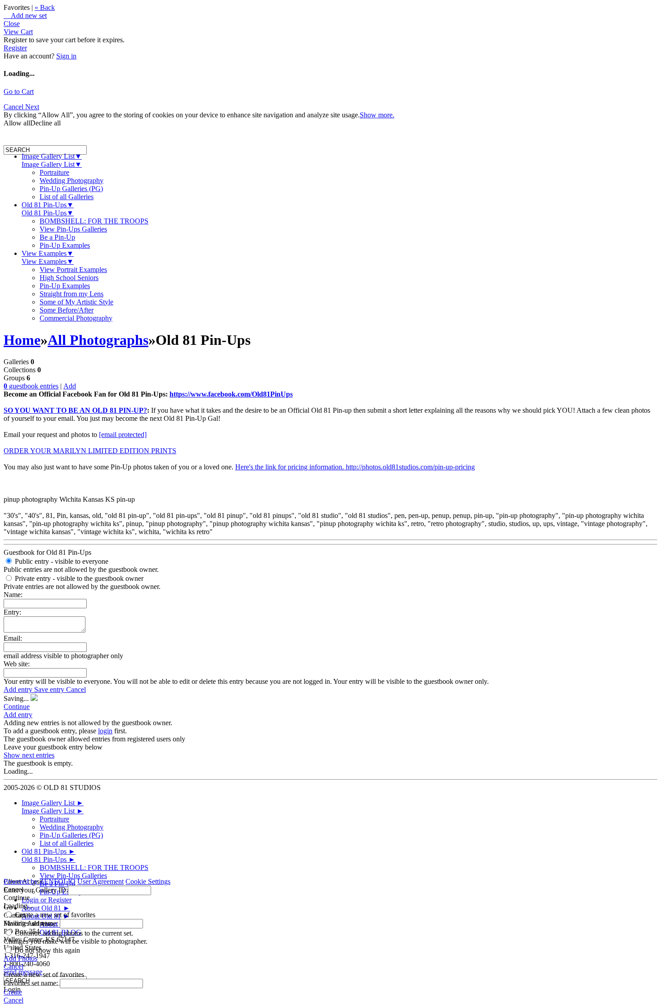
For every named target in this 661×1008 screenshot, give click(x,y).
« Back (45, 7)
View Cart (18, 32)
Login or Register (46, 900)
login (105, 731)
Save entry (50, 689)
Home (22, 340)
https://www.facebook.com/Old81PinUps (231, 394)
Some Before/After (67, 310)
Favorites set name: (32, 923)
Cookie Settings (147, 881)
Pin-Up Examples (65, 245)
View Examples (48, 253)
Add (69, 386)
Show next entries (29, 755)
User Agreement (100, 881)
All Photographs (98, 340)
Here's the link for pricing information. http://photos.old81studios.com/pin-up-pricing (355, 467)
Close (12, 23)
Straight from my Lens (71, 294)
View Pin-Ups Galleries (73, 229)
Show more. (377, 115)
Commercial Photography (76, 318)
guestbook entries (31, 386)
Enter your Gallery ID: (36, 890)
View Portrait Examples (73, 269)
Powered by (40, 881)
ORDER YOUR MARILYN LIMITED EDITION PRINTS (90, 451)
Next (32, 107)
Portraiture (54, 172)
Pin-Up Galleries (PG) (71, 188)
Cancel (14, 107)
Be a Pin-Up (57, 237)
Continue (17, 706)
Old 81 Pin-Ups (48, 205)
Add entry (19, 689)
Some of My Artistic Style (76, 302)
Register (15, 48)
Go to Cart (19, 91)
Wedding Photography (71, 180)
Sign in (66, 56)
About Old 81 (46, 908)
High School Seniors (69, 277)
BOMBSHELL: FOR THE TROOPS (94, 221)
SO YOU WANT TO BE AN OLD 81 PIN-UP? (75, 410)
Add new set (25, 15)
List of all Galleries (67, 197)
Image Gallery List (52, 156)
